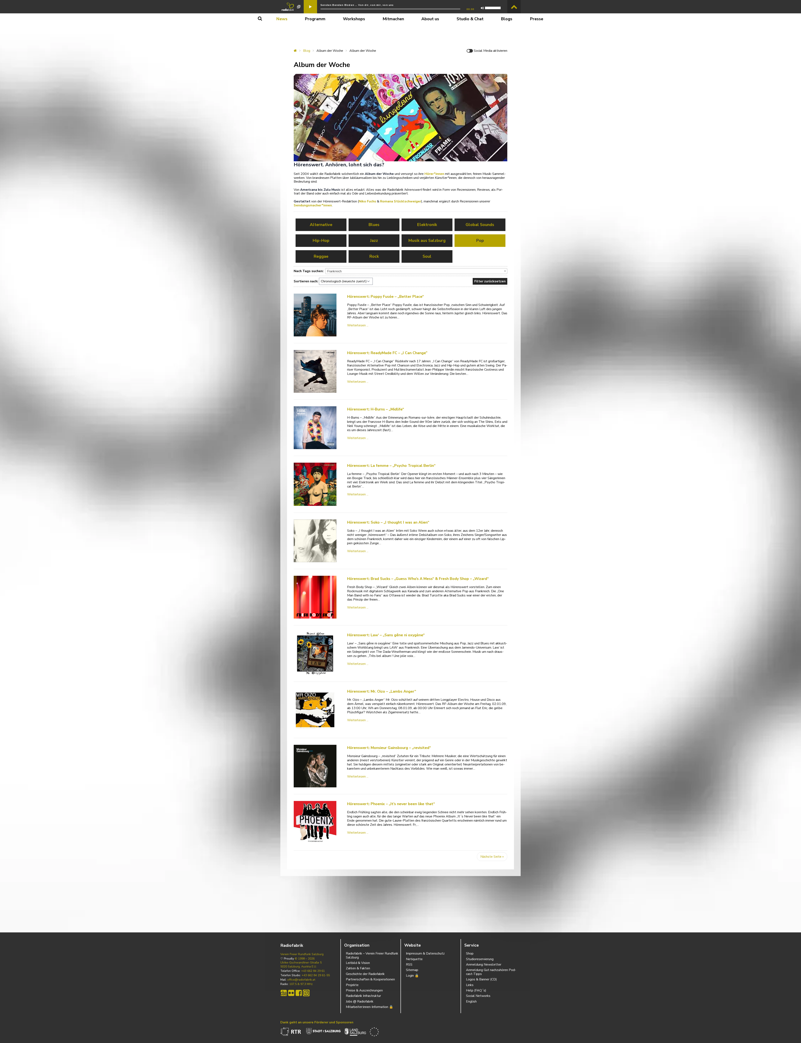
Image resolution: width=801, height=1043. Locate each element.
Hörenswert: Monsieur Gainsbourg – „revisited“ (389, 747)
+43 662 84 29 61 (313, 971)
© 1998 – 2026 (305, 959)
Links (470, 985)
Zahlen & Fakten (358, 968)
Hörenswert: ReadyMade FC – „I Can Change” (387, 352)
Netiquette (414, 959)
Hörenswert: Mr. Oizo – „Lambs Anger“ (381, 691)
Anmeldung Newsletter (483, 964)
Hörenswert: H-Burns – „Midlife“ (375, 409)
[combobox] (416, 271)
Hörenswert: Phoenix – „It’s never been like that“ (391, 803)
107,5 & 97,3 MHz (301, 984)
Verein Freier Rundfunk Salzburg (302, 954)
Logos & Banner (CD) (481, 979)
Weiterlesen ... (357, 325)
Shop (470, 953)
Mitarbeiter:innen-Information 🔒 (369, 1007)
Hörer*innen (434, 174)
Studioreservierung (480, 959)
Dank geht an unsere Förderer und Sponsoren (316, 1022)
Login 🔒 (412, 975)
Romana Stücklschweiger (400, 201)
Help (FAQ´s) (476, 990)
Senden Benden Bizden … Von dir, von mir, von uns (357, 5)
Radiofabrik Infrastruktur (363, 996)
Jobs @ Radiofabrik (359, 1001)
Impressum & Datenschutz (425, 953)
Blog (306, 50)
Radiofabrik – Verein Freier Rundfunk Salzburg (372, 955)
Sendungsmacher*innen (313, 205)
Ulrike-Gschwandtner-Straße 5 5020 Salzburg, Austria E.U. (301, 964)
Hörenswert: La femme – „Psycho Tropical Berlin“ (391, 465)
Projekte (352, 985)
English (471, 1001)
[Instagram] (306, 993)
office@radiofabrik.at (301, 980)
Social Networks (478, 996)
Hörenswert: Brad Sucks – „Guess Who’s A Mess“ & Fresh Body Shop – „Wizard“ (418, 578)
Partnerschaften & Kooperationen (370, 979)
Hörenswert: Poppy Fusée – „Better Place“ (385, 296)
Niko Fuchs (367, 201)
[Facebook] (298, 993)
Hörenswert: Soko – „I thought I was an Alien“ (388, 522)
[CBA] (283, 993)
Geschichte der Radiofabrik (365, 974)
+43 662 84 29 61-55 (316, 975)
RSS (409, 964)
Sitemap (412, 970)
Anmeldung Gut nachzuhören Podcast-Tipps (491, 972)
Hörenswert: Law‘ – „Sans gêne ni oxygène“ (386, 635)
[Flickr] (291, 993)
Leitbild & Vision (358, 963)
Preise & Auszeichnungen (364, 990)
